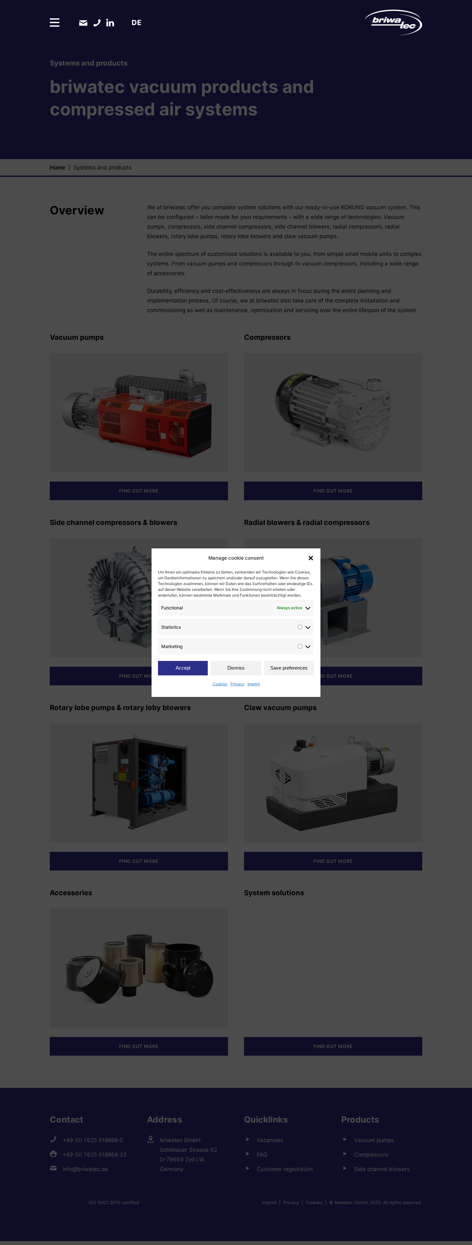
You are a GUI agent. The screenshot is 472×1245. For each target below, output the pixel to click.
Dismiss (236, 668)
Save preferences (289, 668)
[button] (311, 558)
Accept (183, 668)
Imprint (254, 683)
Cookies (220, 683)
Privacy (237, 683)
